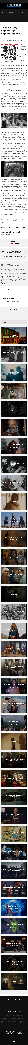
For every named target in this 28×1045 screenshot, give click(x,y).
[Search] (25, 1)
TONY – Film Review (14, 390)
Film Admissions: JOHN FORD (14, 611)
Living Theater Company (18, 227)
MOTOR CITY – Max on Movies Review (14, 500)
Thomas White (15, 232)
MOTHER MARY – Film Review (14, 906)
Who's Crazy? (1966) (6, 234)
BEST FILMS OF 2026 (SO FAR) (14, 556)
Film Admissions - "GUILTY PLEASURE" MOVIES (14, 257)
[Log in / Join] (27, 1)
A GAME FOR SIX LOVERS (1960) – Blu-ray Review (14, 408)
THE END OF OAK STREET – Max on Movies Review (14, 371)
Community (21, 1033)
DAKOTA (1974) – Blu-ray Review (14, 703)
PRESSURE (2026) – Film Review (14, 759)
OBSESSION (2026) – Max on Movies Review (14, 796)
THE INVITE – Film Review (14, 574)
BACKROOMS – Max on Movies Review (14, 740)
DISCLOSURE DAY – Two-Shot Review (14, 685)
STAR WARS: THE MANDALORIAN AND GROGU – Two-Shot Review (14, 777)
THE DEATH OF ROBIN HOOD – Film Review (14, 667)
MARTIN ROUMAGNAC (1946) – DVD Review (14, 353)
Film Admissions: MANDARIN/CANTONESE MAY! (14, 722)
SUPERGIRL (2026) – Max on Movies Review (14, 630)
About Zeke (13, 1031)
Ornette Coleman (5, 232)
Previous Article (14, 249)
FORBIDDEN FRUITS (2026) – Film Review (14, 888)
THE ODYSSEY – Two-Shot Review (14, 519)
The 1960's (23, 16)
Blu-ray (17, 16)
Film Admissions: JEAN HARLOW (14, 482)
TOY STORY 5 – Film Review (14, 648)
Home (6, 1031)
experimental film (5, 227)
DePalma (18, 98)
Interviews (18, 1032)
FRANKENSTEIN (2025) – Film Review (14, 962)
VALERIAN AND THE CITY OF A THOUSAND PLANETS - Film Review (14, 252)
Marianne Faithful (5, 229)
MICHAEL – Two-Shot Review (14, 851)
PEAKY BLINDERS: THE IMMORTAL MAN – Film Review (14, 870)
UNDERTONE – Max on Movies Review (14, 980)
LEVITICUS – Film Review (14, 593)
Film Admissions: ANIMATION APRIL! (14, 833)
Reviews (22, 1031)
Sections (10, 1032)
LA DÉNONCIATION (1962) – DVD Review (14, 464)
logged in (9, 301)
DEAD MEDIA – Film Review (14, 426)
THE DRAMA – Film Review (14, 943)
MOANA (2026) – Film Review (14, 537)
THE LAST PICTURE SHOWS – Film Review (14, 334)
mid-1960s (14, 229)
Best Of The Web (10, 1033)
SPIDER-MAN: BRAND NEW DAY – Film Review (14, 445)
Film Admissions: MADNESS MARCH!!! (14, 925)
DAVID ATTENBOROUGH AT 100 (14, 814)
